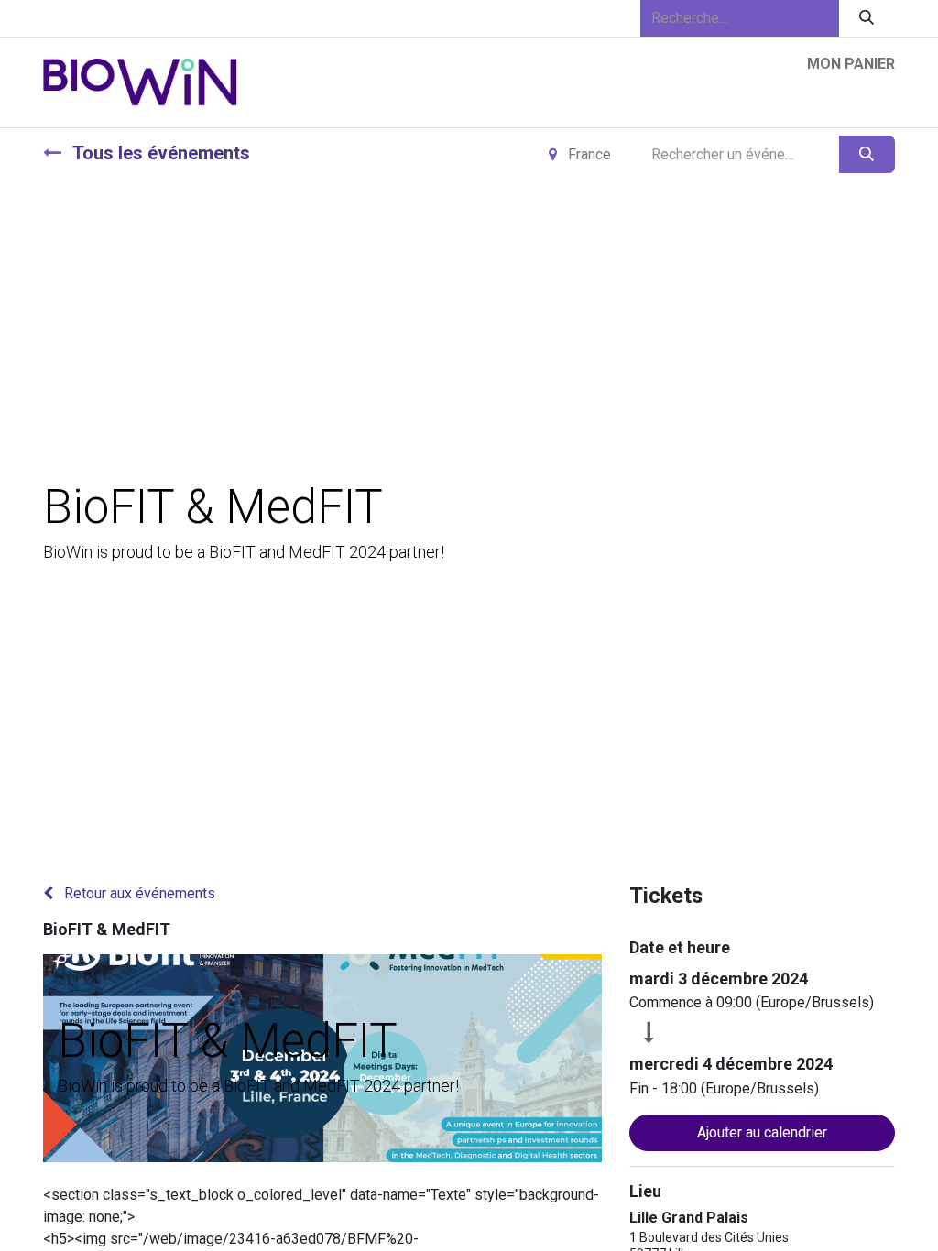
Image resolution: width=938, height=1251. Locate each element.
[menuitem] (290, 101)
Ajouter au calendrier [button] (762, 1132)
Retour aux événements (137, 893)
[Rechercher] (867, 18)
